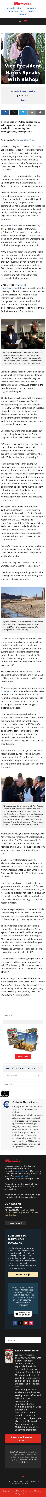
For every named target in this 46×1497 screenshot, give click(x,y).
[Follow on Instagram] (31, 1323)
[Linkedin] (23, 112)
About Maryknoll (16, 11)
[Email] (31, 112)
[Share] (5, 112)
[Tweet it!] (14, 112)
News (23, 100)
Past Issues (31, 8)
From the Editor (14, 8)
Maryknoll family (22, 1176)
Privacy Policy (14, 1223)
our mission (20, 1171)
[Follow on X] (20, 1323)
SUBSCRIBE (23, 1056)
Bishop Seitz (16, 225)
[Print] (40, 112)
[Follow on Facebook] (15, 1323)
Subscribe (21, 1274)
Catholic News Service (24, 91)
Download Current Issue (21, 1439)
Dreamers (6, 691)
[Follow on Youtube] (26, 1323)
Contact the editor (13, 1212)
